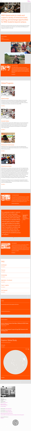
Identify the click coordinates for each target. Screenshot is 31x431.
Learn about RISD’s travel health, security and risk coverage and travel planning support (12, 414)
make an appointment (8, 408)
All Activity (2, 377)
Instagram (2, 417)
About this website (3, 406)
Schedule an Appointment (15, 203)
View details (13, 74)
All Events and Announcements (5, 311)
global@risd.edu (9, 411)
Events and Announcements (5, 39)
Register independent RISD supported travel (6, 413)
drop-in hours (5, 402)
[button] (15, 370)
